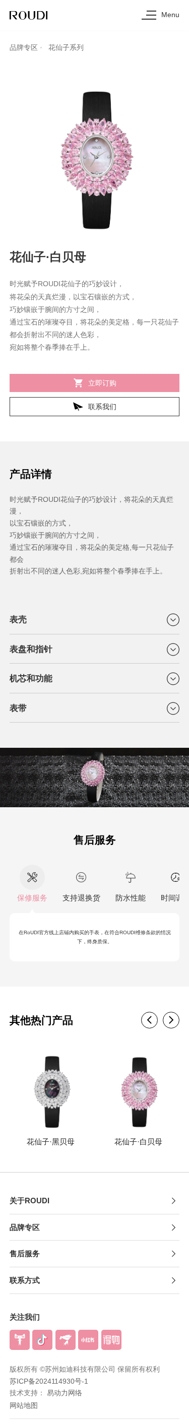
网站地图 (24, 1405)
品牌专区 (24, 47)
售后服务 (25, 1253)
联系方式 (25, 1280)
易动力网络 (64, 1393)
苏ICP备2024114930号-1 (49, 1381)
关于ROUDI (29, 1200)
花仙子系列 (66, 47)
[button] (149, 1020)
